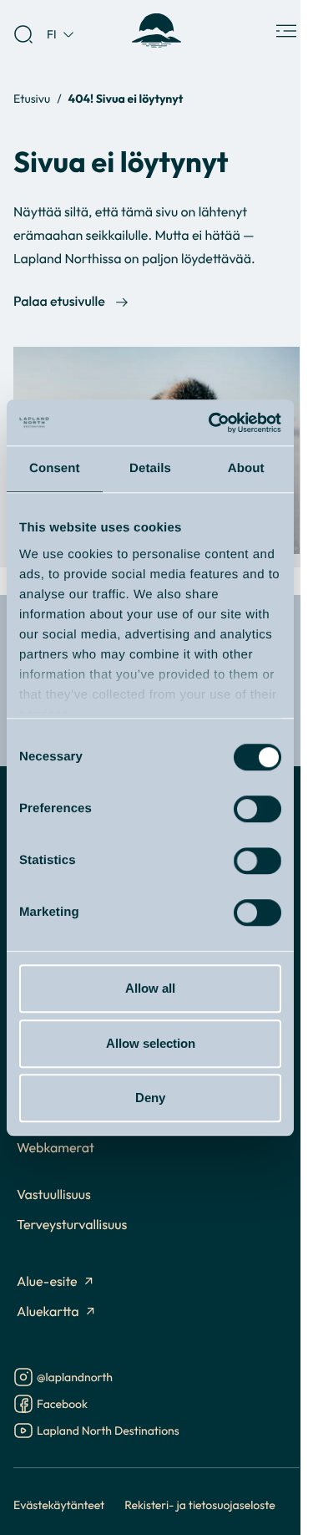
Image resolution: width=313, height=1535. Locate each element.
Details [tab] (150, 468)
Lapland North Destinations (108, 1432)
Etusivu (31, 98)
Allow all (150, 988)
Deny (150, 1097)
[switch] (257, 808)
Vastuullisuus (54, 1194)
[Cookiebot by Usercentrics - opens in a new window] (212, 423)
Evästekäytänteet (58, 1504)
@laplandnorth (75, 1378)
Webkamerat (55, 1148)
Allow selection (150, 1043)
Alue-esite (47, 1281)
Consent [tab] (54, 468)
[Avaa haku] (23, 34)
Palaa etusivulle (59, 301)
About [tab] (246, 468)
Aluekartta (48, 1311)
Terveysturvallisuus (72, 1225)
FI (52, 34)
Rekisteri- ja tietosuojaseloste (199, 1504)
